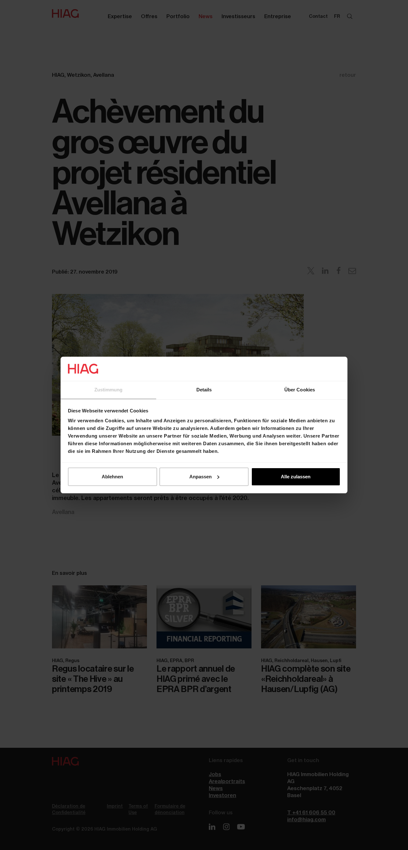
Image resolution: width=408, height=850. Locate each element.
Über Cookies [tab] (299, 389)
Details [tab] (204, 389)
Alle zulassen (295, 476)
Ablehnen (112, 476)
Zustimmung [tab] (108, 389)
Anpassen (200, 476)
